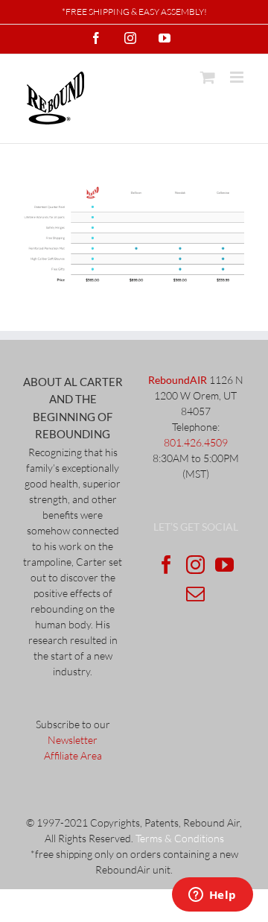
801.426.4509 (196, 442)
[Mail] (195, 593)
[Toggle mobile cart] (207, 77)
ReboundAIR (177, 379)
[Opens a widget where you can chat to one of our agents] (212, 896)
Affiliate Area (73, 755)
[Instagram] (195, 564)
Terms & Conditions (179, 838)
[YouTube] (224, 564)
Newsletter (73, 739)
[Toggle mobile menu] (238, 77)
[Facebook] (166, 564)
